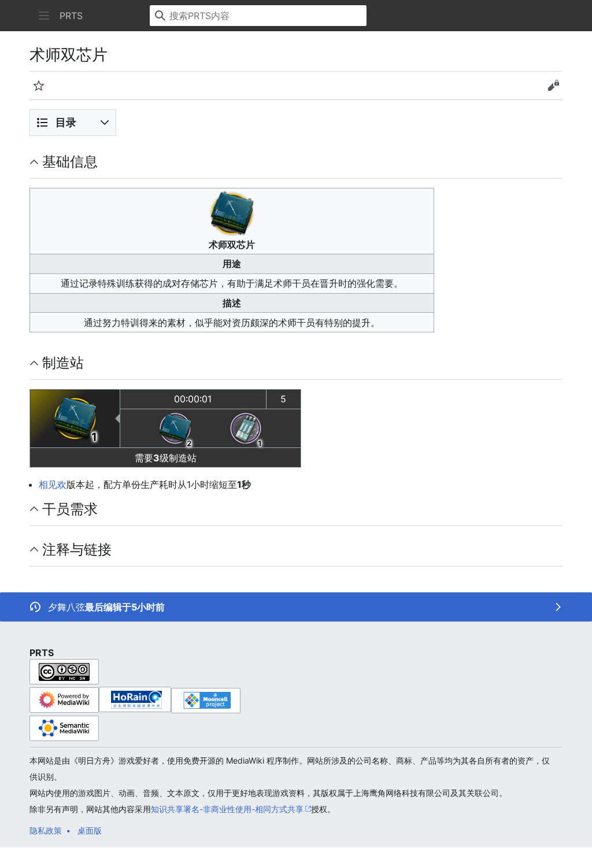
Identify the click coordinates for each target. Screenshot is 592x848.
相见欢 (52, 484)
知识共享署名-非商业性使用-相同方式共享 (227, 809)
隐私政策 (45, 830)
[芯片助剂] (245, 428)
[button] (44, 15)
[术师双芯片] (75, 418)
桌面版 (89, 830)
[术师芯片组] (175, 428)
